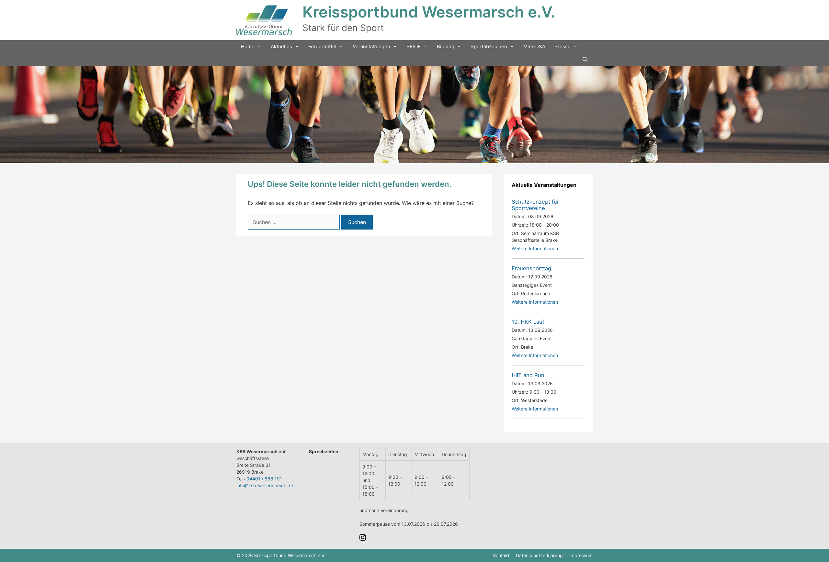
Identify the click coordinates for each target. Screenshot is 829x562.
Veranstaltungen (371, 46)
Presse (562, 46)
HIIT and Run (528, 375)
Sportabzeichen (489, 46)
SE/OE (413, 46)
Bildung (445, 46)
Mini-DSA (534, 46)
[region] (414, 114)
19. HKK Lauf (528, 322)
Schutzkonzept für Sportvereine (535, 204)
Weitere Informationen (535, 248)
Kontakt (501, 555)
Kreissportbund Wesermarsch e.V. (428, 12)
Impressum (581, 555)
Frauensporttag (531, 268)
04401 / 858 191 (264, 478)
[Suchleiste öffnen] (585, 59)
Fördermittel (322, 46)
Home (248, 46)
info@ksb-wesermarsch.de (264, 485)
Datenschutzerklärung (539, 555)
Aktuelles (281, 46)
